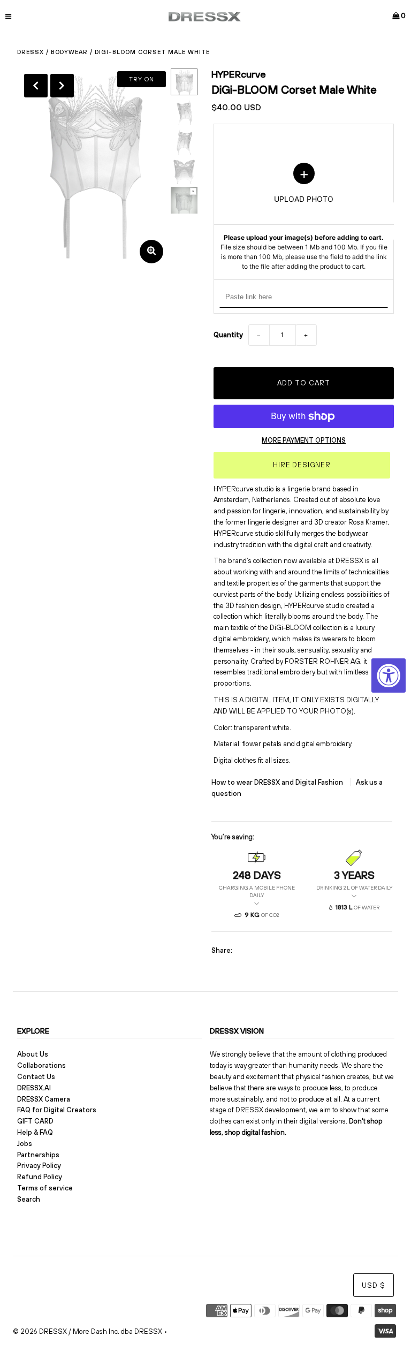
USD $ (373, 1285)
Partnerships (38, 1155)
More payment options (304, 440)
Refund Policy (39, 1177)
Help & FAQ (35, 1132)
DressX (30, 52)
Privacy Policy (39, 1166)
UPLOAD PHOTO (303, 217)
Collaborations (41, 1065)
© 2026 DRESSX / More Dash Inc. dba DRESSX (87, 1331)
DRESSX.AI (34, 1088)
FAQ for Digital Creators (56, 1110)
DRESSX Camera (43, 1099)
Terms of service (45, 1188)
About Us (32, 1054)
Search (28, 1199)
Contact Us (36, 1077)
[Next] (62, 85)
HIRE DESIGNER (302, 465)
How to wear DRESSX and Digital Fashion (278, 782)
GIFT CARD (35, 1121)
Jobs (24, 1144)
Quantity (228, 335)
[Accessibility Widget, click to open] (388, 675)
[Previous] (36, 85)
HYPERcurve (238, 74)
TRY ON (141, 79)
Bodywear (69, 52)
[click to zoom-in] (151, 251)
